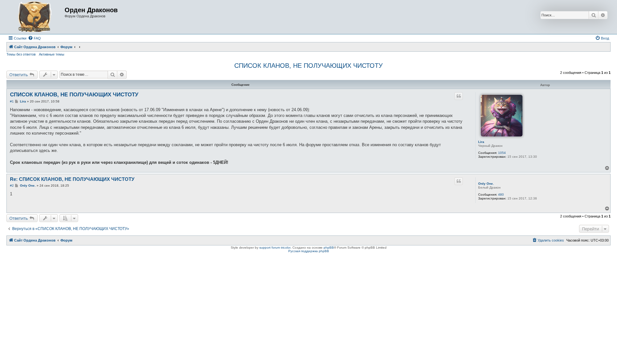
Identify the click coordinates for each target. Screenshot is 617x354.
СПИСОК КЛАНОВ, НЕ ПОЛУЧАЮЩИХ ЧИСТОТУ (308, 65)
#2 (12, 185)
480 (501, 194)
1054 (502, 153)
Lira (481, 142)
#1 (12, 101)
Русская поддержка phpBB (308, 251)
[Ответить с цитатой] (458, 96)
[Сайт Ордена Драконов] (36, 17)
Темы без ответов (21, 54)
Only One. (486, 183)
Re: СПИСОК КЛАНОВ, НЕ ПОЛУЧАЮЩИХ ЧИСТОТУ (72, 179)
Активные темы (51, 54)
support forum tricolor (275, 247)
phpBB (329, 247)
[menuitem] (34, 38)
